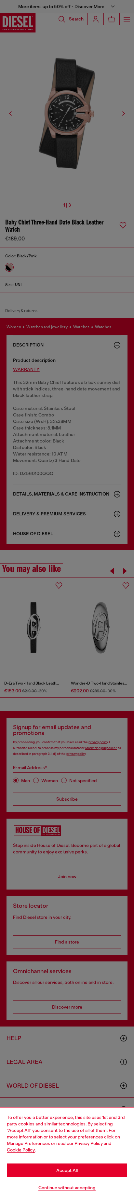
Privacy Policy (88, 1143)
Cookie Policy (21, 1149)
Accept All (67, 1170)
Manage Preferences (28, 1143)
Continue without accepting (67, 1187)
